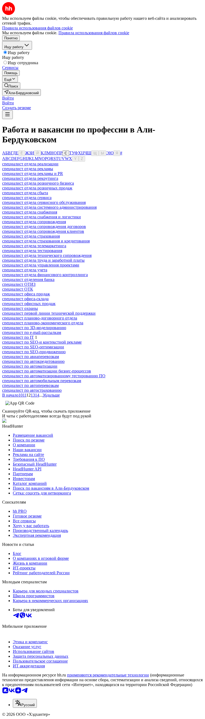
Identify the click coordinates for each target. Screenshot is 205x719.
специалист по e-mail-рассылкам (31, 332)
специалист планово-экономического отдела (42, 323)
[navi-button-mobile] (7, 114)
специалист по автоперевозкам (30, 385)
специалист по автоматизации (29, 366)
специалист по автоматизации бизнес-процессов (46, 371)
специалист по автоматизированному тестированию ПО (53, 376)
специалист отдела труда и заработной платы (43, 260)
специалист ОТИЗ (19, 284)
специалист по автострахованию (32, 390)
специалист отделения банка (28, 279)
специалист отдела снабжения (29, 212)
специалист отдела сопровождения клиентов (43, 231)
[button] (8, 98)
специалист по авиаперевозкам (30, 356)
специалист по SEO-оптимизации (33, 347)
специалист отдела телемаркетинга (34, 246)
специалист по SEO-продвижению (34, 351)
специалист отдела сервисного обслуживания (44, 202)
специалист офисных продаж (29, 303)
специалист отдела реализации (30, 164)
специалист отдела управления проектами (40, 265)
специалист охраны (20, 308)
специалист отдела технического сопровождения (47, 255)
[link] (11, 85)
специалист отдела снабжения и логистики (41, 217)
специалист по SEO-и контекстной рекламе (42, 342)
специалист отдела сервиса (27, 197)
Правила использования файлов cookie (93, 33)
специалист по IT (18, 337)
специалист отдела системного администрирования (49, 207)
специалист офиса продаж (26, 294)
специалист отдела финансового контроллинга (45, 274)
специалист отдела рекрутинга (30, 178)
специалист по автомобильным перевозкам (41, 380)
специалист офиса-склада (25, 298)
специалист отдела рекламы (27, 168)
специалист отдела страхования (31, 236)
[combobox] (25, 703)
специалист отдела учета (24, 270)
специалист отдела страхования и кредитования (46, 241)
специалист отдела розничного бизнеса (38, 183)
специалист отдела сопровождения (34, 221)
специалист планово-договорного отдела (39, 318)
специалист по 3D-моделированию (34, 327)
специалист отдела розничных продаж (37, 188)
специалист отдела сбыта (25, 193)
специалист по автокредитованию (33, 361)
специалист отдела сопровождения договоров (44, 226)
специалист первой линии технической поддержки (49, 313)
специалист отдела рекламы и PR (32, 173)
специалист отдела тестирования (32, 250)
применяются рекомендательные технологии (108, 675)
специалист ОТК (17, 289)
